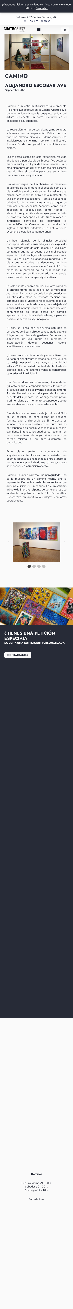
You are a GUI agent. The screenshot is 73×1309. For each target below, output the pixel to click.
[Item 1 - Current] (29, 566)
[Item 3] (39, 566)
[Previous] (8, 542)
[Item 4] (43, 566)
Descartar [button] (42, 8)
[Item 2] (34, 566)
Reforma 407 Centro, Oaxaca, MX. (36, 17)
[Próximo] (64, 542)
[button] (39, 29)
